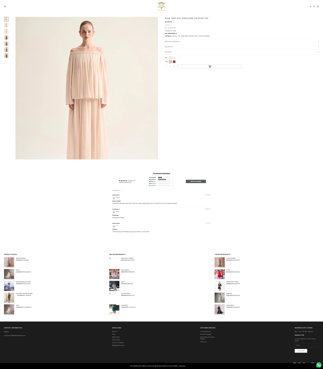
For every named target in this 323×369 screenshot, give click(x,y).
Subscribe (301, 351)
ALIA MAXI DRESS (125, 293)
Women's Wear (193, 36)
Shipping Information (118, 345)
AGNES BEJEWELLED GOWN (23, 282)
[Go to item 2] (6, 25)
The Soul (167, 25)
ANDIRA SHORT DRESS (232, 282)
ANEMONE (229, 293)
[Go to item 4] (6, 37)
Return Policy (116, 337)
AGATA (18, 270)
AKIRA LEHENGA (125, 270)
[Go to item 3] (6, 31)
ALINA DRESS (124, 305)
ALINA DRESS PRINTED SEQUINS (24, 293)
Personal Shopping (205, 334)
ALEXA (122, 282)
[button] (168, 22)
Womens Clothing (204, 36)
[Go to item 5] (6, 43)
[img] (116, 195)
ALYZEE (228, 270)
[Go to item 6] (6, 49)
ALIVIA (17, 305)
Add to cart (209, 66)
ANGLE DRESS (230, 305)
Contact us (203, 342)
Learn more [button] (181, 366)
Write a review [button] (196, 181)
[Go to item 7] (6, 55)
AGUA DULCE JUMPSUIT (127, 258)
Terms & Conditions (118, 342)
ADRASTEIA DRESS (21, 258)
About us (114, 331)
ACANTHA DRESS (231, 258)
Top (179, 36)
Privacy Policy (116, 340)
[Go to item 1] (6, 19)
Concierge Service (205, 331)
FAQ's (113, 334)
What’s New (184, 36)
